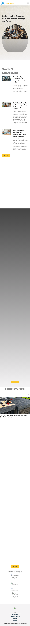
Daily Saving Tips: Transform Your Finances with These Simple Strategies (19, 133)
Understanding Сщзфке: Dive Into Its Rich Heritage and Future (13, 19)
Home (15, 612)
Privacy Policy (15, 614)
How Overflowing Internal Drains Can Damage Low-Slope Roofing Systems (13, 416)
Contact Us (15, 620)
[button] (27, 2)
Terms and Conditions (15, 616)
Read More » (16, 93)
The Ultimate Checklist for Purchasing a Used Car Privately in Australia (20, 106)
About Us (15, 618)
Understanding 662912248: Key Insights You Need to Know (19, 80)
